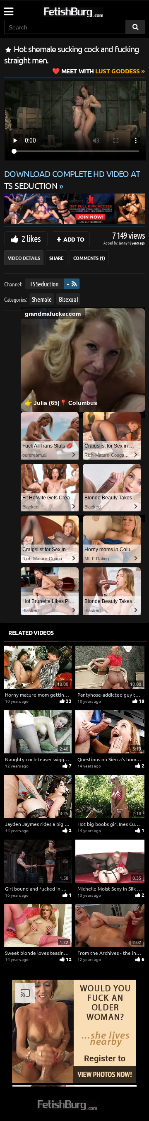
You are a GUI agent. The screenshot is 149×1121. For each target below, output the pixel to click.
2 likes (31, 238)
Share (56, 257)
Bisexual (68, 299)
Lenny (123, 243)
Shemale (42, 299)
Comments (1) (89, 257)
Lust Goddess (100, 71)
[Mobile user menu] (8, 8)
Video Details (24, 257)
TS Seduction (44, 284)
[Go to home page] (89, 10)
